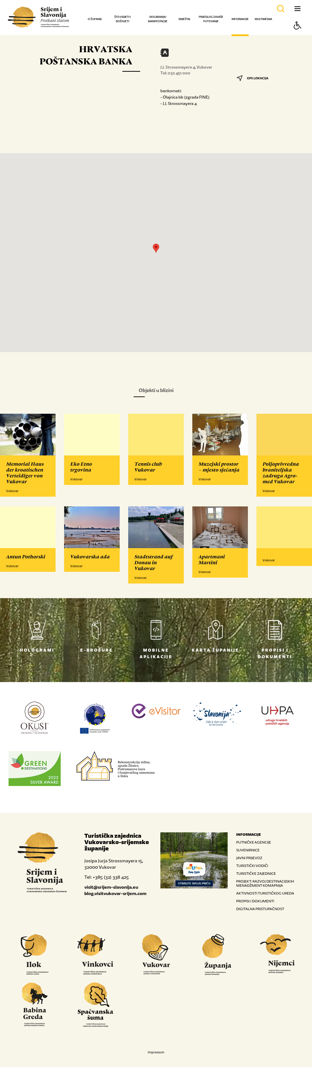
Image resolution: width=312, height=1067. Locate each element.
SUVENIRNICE (248, 850)
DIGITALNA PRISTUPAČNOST (260, 908)
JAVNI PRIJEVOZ (249, 858)
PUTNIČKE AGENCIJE (253, 842)
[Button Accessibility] (297, 34)
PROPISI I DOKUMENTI (255, 901)
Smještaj (184, 19)
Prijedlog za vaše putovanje (211, 19)
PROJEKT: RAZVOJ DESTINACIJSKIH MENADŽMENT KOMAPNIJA (265, 883)
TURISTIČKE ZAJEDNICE (256, 873)
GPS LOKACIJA (257, 78)
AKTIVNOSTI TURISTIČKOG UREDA (265, 893)
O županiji (95, 19)
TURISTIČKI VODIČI (252, 865)
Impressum (156, 1052)
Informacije (240, 19)
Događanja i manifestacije (157, 19)
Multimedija (263, 19)
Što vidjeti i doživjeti (122, 19)
